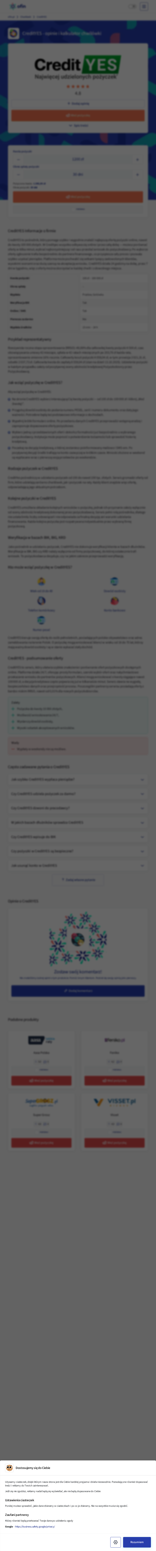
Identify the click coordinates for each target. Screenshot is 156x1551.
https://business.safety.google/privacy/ (35, 1526)
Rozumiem (137, 1542)
